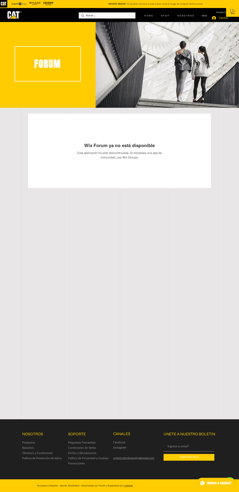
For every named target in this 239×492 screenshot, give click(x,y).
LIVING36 (128, 485)
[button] (232, 11)
